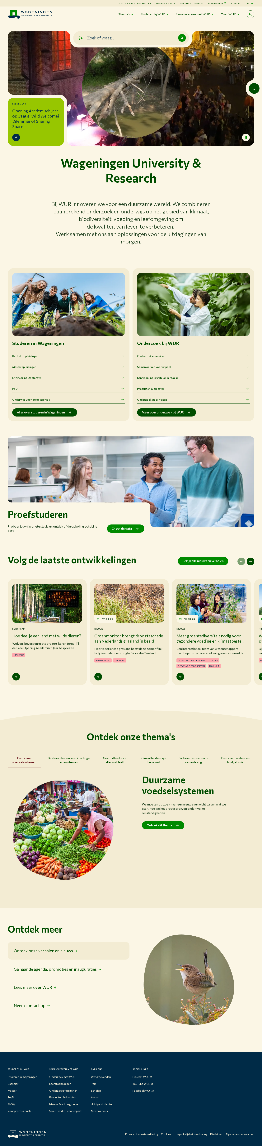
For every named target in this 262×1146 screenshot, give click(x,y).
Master (12, 1090)
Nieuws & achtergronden (64, 1104)
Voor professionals (19, 1111)
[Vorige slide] (241, 561)
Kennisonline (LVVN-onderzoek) (157, 377)
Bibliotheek (215, 3)
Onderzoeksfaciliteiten (152, 399)
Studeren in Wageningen (22, 1076)
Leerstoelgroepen (60, 1083)
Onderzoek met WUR (62, 1076)
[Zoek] (182, 38)
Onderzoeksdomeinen (151, 356)
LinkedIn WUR (141, 1076)
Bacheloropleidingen (25, 356)
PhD (14, 388)
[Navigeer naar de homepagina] (30, 14)
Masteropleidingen (24, 366)
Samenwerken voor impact (154, 366)
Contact (236, 3)
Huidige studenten (192, 3)
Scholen (96, 1090)
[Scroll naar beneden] (254, 88)
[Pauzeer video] (246, 137)
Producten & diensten (151, 388)
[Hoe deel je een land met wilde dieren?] (16, 676)
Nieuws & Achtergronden (135, 3)
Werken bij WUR (165, 3)
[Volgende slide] (250, 561)
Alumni (95, 1097)
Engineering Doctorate (26, 377)
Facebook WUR (142, 1090)
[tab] (24, 761)
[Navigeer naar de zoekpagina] (250, 14)
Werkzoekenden (101, 1076)
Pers (93, 1083)
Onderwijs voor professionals (31, 399)
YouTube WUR (141, 1083)
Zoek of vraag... (100, 37)
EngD (11, 1097)
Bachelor (13, 1083)
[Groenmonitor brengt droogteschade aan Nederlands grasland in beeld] (98, 676)
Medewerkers (99, 1111)
